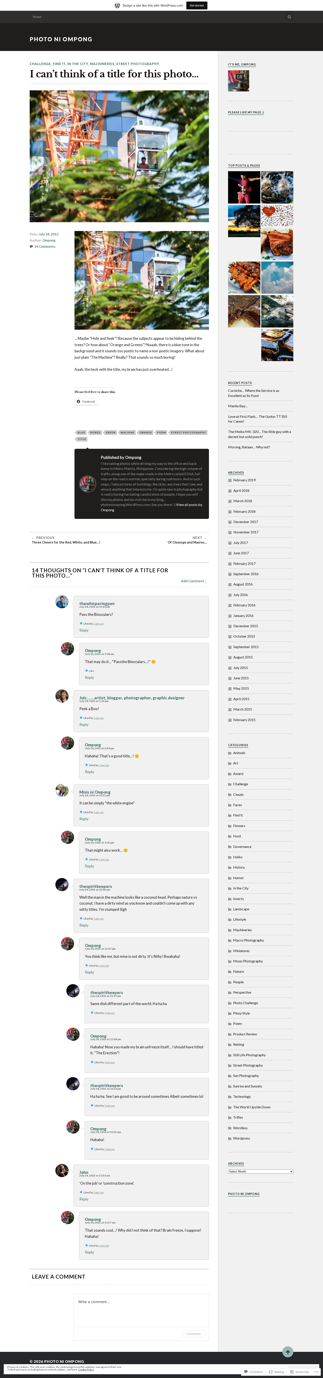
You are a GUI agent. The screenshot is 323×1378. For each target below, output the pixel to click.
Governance (242, 846)
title (82, 439)
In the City (77, 64)
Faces (237, 805)
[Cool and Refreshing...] (277, 345)
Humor (238, 878)
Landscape (241, 909)
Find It (59, 64)
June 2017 (241, 553)
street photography (188, 432)
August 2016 (243, 584)
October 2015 (244, 636)
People (238, 982)
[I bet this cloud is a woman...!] (277, 278)
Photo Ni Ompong (244, 1194)
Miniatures (241, 951)
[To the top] (287, 1351)
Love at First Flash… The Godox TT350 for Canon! (257, 418)
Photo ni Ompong (61, 39)
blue (81, 432)
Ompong (48, 240)
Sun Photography (246, 1075)
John (83, 1172)
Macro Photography (248, 940)
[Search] (289, 17)
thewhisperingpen (97, 603)
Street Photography (137, 64)
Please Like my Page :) (246, 112)
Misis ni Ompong (95, 792)
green (111, 432)
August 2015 (243, 657)
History (239, 867)
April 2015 (241, 699)
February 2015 (244, 720)
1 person (98, 623)
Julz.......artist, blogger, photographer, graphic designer (132, 697)
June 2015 (241, 678)
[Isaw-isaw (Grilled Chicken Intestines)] (244, 278)
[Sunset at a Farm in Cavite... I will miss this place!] (244, 221)
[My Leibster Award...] (277, 216)
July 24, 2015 (49, 234)
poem (161, 432)
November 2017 (245, 532)
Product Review (245, 1034)
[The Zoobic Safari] (277, 311)
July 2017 (240, 542)
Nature (238, 971)
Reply (84, 630)
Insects (238, 898)
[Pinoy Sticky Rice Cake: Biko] (244, 311)
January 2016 (243, 615)
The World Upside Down (251, 1107)
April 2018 (241, 490)
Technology (242, 1096)
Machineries (102, 64)
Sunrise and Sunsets (247, 1086)
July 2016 (240, 595)
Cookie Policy (86, 1369)
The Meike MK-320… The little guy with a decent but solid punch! (259, 433)
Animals (239, 753)
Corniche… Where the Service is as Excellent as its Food (253, 392)
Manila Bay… (238, 406)
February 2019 (244, 480)
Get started (197, 5)
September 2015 (246, 647)
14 (44, 246)
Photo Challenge (245, 1003)
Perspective (242, 992)
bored (95, 432)
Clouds (238, 794)
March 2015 (242, 709)
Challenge (40, 64)
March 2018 (242, 501)
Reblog (238, 1044)
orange (146, 432)
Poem (237, 1023)
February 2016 (244, 605)
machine (127, 432)
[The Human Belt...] (244, 187)
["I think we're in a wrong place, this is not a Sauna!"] (277, 187)
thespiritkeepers (95, 886)
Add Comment (192, 581)
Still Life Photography (249, 1055)
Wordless (240, 1128)
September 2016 (246, 574)
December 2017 (245, 522)
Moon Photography (248, 961)
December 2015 (245, 626)
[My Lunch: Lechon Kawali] (277, 244)
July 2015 (240, 667)
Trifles (238, 1117)
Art (235, 763)
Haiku (237, 857)
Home (37, 17)
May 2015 (241, 688)
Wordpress (241, 1138)
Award (238, 773)
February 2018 (244, 511)
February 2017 (244, 563)
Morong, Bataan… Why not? (249, 447)
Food (237, 836)
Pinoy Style (241, 1013)
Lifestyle (239, 919)
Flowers (239, 826)
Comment (194, 1334)
